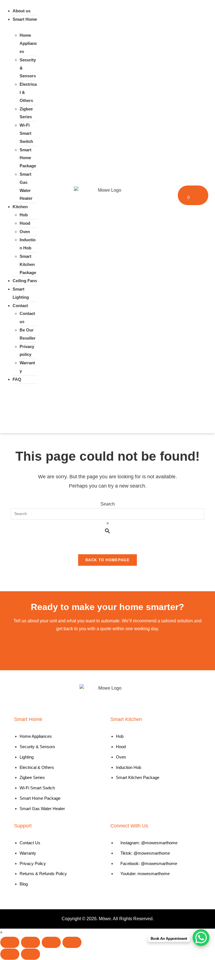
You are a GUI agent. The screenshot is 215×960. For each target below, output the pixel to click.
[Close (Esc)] (72, 942)
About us (22, 10)
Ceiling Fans (25, 280)
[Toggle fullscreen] (30, 942)
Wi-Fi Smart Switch (26, 133)
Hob (24, 214)
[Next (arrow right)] (30, 954)
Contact (20, 305)
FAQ (17, 379)
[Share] (51, 942)
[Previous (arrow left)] (10, 954)
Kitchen (20, 206)
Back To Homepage (107, 560)
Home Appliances (28, 43)
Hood (25, 223)
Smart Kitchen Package (28, 264)
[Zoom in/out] (10, 942)
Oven (25, 231)
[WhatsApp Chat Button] (201, 937)
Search (108, 504)
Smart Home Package (28, 157)
